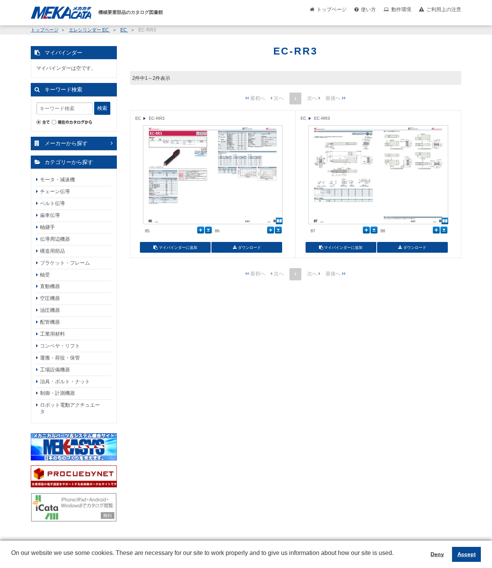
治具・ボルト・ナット (65, 381)
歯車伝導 (50, 215)
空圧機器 (50, 298)
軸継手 (47, 227)
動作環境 (401, 9)
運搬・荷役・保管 (60, 358)
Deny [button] (437, 554)
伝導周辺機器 (55, 239)
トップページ (332, 9)
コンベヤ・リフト (60, 346)
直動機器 (50, 286)
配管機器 (50, 322)
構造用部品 (52, 251)
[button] (12, 559)
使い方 (368, 9)
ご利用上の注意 (443, 9)
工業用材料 (52, 334)
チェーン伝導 (55, 191)
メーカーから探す (66, 143)
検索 (102, 108)
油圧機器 (50, 310)
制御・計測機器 (57, 393)
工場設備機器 (55, 370)
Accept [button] (466, 554)
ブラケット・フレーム (65, 263)
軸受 (45, 275)
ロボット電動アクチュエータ (70, 408)
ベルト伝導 (52, 203)
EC (124, 30)
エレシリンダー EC (89, 30)
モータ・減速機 (57, 179)
